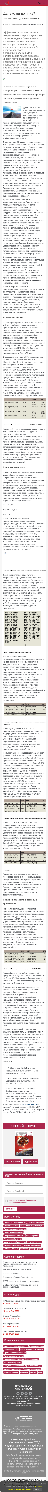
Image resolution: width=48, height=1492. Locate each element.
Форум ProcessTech (12, 1316)
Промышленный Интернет (15, 1229)
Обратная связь (36, 1396)
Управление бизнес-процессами (23, 1467)
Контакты (19, 1399)
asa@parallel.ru (29, 1104)
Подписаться (30, 1162)
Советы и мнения (29, 24)
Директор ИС (15, 1445)
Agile (40, 1249)
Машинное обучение (12, 1239)
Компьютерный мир (25, 1439)
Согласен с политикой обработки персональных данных (22, 1201)
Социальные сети (11, 1226)
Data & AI (13, 1461)
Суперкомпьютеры (36, 1222)
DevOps (33, 1249)
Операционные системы (14, 1236)
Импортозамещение (12, 1245)
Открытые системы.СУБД (24, 1442)
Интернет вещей (34, 1242)
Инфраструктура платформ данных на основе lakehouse (20, 1285)
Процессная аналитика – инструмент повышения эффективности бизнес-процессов (20, 1263)
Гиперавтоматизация (32, 1245)
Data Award (11, 1455)
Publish (12, 1448)
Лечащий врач (34, 1445)
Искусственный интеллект (15, 1242)
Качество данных (28, 1461)
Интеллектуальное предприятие (23, 1464)
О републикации (31, 1399)
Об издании (23, 1396)
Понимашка (25, 1452)
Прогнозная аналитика (13, 1232)
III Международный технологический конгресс (24, 1300)
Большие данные (11, 1249)
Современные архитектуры (31, 1226)
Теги (41, 1399)
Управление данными (30, 1455)
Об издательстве (10, 1396)
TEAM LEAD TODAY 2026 (14, 1308)
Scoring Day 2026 (11, 1323)
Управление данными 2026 (15, 1331)
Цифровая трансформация (15, 1222)
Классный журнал (30, 1448)
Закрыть (37, 1489)
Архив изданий (23, 1401)
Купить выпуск (13, 1162)
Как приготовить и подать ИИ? (17, 1269)
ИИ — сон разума (11, 1273)
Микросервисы (32, 1236)
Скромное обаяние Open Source (18, 1277)
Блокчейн (24, 1249)
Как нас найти (8, 1399)
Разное (40, 24)
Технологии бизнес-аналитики (23, 1458)
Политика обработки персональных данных (23, 1403)
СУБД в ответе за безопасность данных (21, 1281)
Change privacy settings (23, 1405)
